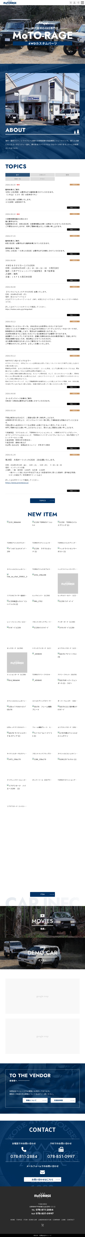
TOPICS (42, 500)
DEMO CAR (33, 1220)
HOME (12, 1220)
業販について (31, 1100)
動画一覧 (18, 179)
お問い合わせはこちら (42, 1179)
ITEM (42, 894)
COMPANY (56, 1220)
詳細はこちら (73, 207)
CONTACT (71, 1220)
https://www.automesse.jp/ (17, 482)
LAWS (63, 1220)
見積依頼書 (58, 1100)
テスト (42, 179)
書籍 (67, 175)
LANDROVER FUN (44, 1220)
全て (17, 175)
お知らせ (42, 175)
